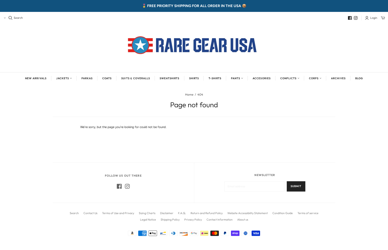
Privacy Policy (193, 219)
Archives (338, 78)
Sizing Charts (147, 213)
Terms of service (307, 213)
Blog (359, 78)
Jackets (62, 78)
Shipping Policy (170, 219)
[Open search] (10, 18)
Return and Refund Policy (207, 213)
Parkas (87, 78)
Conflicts (288, 78)
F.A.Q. (182, 213)
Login (373, 18)
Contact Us (90, 213)
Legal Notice (148, 219)
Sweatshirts (169, 78)
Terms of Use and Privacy (118, 213)
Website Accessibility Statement (247, 213)
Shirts (194, 78)
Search (18, 18)
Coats (107, 78)
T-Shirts (215, 78)
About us (242, 219)
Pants (235, 78)
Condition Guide (282, 213)
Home (189, 94)
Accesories (261, 78)
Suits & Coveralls (135, 78)
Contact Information (220, 219)
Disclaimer (166, 213)
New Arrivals (35, 78)
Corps (313, 78)
